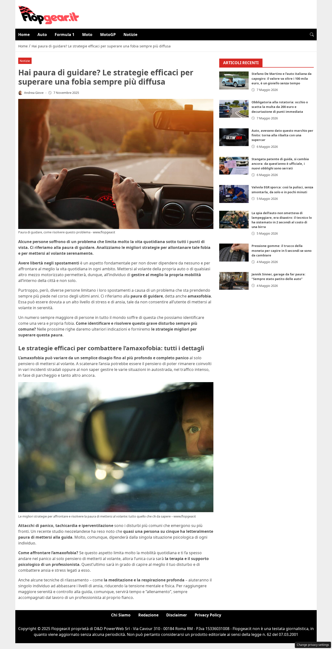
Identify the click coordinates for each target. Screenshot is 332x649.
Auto (42, 34)
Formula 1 (64, 34)
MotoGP (108, 34)
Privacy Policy (208, 615)
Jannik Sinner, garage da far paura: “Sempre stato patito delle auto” (279, 276)
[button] (312, 34)
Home (24, 34)
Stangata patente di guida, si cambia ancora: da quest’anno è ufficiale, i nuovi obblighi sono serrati (280, 163)
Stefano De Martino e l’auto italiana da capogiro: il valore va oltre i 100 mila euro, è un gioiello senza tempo (282, 78)
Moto (87, 34)
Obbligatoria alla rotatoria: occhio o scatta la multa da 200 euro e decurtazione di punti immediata (280, 107)
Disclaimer (176, 615)
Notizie (130, 34)
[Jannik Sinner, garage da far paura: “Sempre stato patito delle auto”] (234, 281)
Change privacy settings (313, 645)
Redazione (148, 615)
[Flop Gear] (48, 14)
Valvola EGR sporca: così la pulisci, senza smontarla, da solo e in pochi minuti (282, 189)
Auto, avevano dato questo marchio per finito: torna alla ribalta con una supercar (282, 135)
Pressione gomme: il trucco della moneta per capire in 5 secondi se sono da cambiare (282, 250)
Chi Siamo (121, 615)
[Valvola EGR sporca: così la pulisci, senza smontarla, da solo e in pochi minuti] (234, 194)
